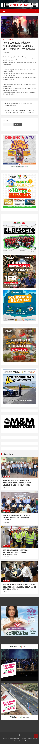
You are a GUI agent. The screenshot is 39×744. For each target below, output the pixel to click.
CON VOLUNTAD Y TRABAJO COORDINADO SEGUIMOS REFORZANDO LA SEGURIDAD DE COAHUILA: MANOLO (19, 587)
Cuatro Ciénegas (8, 39)
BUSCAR (5, 120)
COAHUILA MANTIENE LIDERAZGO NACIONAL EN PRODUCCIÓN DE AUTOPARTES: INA (16, 552)
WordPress (25, 741)
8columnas (15, 738)
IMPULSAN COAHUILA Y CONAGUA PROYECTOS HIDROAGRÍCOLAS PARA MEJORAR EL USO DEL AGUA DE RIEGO (17, 483)
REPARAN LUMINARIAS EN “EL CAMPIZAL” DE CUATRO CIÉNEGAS (18, 104)
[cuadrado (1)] (19, 136)
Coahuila (6, 476)
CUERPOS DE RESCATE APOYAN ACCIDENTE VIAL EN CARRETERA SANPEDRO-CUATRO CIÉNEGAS (19, 112)
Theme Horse (31, 738)
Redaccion (7, 52)
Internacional (8, 454)
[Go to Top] (36, 736)
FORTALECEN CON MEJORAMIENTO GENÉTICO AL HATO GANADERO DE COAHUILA (16, 518)
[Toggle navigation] (3, 11)
